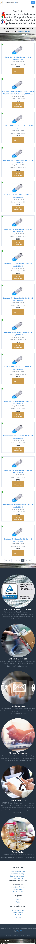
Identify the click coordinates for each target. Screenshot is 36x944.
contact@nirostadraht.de (18, 887)
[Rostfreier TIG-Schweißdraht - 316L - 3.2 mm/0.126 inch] (18, 463)
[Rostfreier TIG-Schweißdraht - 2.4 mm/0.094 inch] (18, 118)
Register (22, 935)
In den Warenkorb (18, 71)
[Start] (6, 560)
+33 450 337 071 (18, 891)
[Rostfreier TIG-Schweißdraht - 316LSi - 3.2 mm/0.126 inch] (18, 497)
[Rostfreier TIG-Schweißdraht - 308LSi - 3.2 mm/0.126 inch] (18, 428)
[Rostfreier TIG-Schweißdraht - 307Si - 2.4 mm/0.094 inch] (18, 359)
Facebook (18, 900)
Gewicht (13, 64)
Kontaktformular (18, 889)
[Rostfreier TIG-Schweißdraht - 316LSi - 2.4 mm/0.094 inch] (18, 290)
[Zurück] (10, 560)
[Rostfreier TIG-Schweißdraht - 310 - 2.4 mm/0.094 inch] (18, 325)
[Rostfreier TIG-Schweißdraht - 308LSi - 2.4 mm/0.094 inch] (18, 153)
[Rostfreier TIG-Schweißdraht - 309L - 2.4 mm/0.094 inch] (18, 222)
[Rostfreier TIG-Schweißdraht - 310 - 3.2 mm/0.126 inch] (18, 531)
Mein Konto (18, 915)
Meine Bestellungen (18, 910)
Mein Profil (18, 917)
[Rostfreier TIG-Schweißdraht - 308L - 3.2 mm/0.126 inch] (18, 394)
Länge (13, 61)
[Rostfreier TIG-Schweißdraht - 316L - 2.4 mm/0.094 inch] (18, 256)
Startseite (8, 935)
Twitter (18, 902)
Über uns (15, 935)
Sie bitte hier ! (24, 31)
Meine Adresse (18, 912)
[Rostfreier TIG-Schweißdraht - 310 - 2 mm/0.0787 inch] (18, 49)
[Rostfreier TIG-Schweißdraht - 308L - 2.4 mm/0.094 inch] (18, 187)
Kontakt (29, 935)
